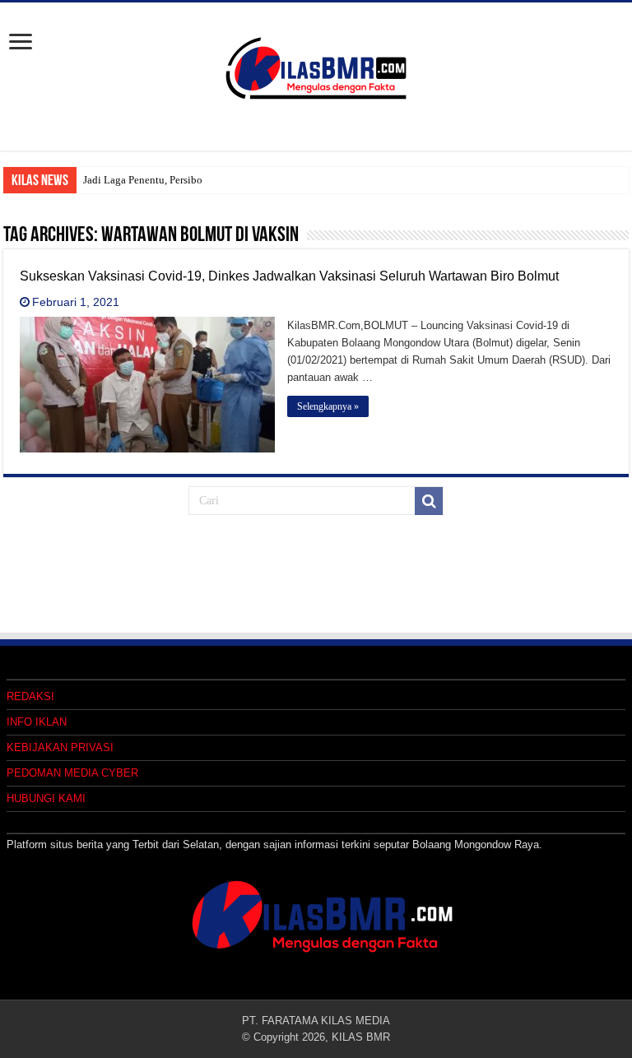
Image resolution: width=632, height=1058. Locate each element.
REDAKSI (30, 696)
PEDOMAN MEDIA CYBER (72, 773)
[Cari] (429, 501)
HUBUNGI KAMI (46, 798)
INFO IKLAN (37, 722)
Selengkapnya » (328, 406)
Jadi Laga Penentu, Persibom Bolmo (163, 180)
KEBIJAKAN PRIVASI (60, 747)
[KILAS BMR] (316, 65)
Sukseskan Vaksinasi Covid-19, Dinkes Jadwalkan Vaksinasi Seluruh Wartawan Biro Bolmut (289, 276)
